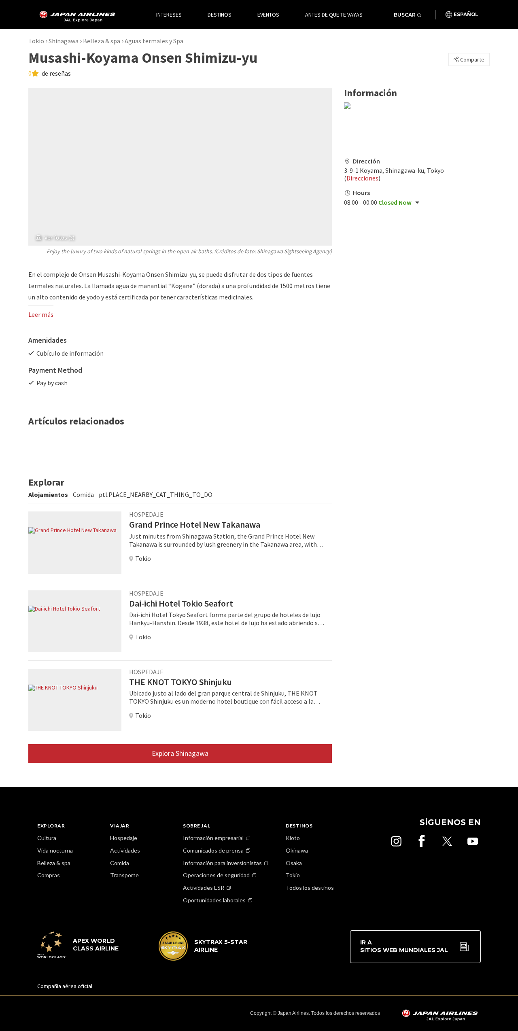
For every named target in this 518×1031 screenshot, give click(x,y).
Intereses (169, 14)
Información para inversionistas (222, 862)
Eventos (268, 14)
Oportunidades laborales (214, 900)
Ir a (404, 946)
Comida (119, 862)
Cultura (46, 837)
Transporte (124, 875)
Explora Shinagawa (180, 753)
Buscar (405, 15)
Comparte (472, 59)
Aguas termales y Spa (154, 41)
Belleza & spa (101, 41)
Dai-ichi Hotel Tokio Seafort (181, 603)
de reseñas (55, 73)
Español (466, 14)
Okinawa (297, 850)
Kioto (293, 837)
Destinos (219, 14)
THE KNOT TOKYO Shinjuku (180, 681)
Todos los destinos (310, 887)
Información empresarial (213, 837)
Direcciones (362, 178)
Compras (48, 875)
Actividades (125, 850)
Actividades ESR (203, 887)
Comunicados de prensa (213, 850)
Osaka (294, 862)
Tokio (36, 41)
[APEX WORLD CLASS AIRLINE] (81, 956)
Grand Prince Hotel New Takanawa (194, 524)
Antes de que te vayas (334, 14)
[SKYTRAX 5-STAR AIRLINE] (203, 958)
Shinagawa (64, 41)
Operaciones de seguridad (216, 875)
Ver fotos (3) (59, 237)
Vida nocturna (55, 850)
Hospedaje (123, 837)
